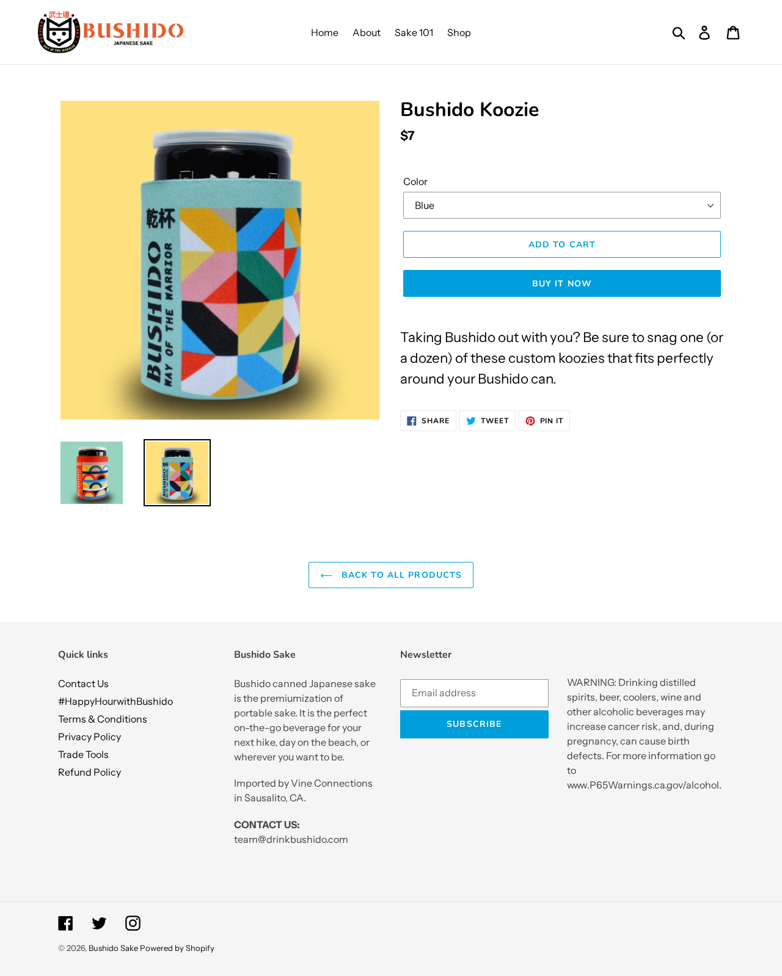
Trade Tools (83, 754)
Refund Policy (89, 772)
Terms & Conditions (102, 719)
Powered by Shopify (177, 948)
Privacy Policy (89, 736)
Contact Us (83, 683)
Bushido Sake (113, 948)
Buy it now (562, 284)
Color (415, 181)
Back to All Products (400, 575)
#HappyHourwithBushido (115, 701)
